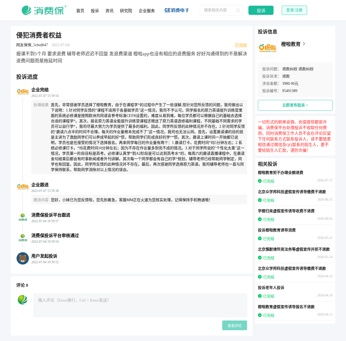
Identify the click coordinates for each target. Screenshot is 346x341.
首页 (80, 11)
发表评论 (235, 326)
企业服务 (147, 11)
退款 (286, 76)
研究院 (126, 11)
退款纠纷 (289, 69)
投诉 (95, 11)
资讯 (109, 11)
